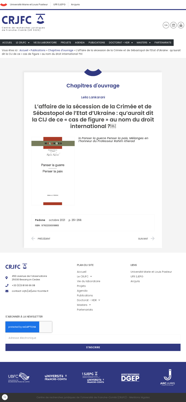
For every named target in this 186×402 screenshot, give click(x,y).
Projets (66, 42)
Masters (142, 42)
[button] (5, 397)
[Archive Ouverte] (166, 25)
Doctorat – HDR (119, 42)
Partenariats (163, 42)
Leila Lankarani (93, 97)
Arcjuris (75, 4)
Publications (97, 42)
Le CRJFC (21, 42)
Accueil (7, 42)
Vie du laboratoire (45, 42)
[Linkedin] (173, 25)
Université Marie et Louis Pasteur (29, 4)
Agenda (80, 42)
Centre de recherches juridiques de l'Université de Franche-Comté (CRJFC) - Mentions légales (93, 397)
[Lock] (181, 25)
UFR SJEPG (59, 4)
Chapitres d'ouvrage (60, 50)
